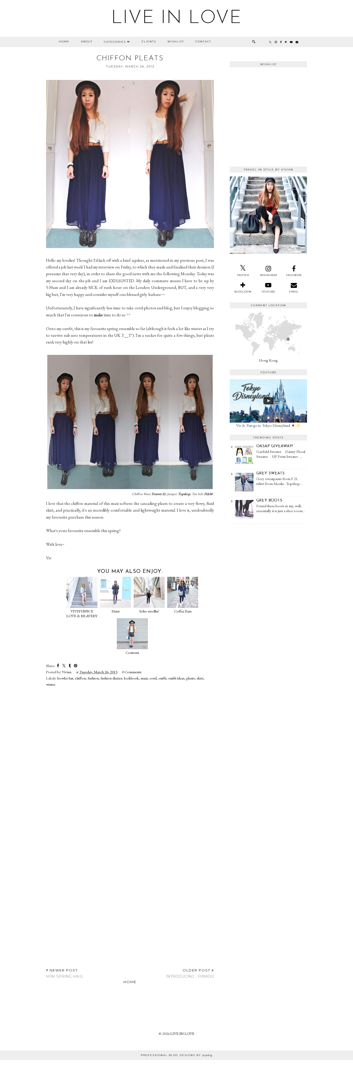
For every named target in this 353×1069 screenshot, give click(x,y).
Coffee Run (182, 611)
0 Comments (132, 671)
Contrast (132, 652)
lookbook (131, 678)
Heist (116, 611)
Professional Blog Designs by (176, 1055)
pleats (190, 678)
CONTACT (203, 41)
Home (130, 982)
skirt (200, 678)
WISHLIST (175, 41)
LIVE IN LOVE (176, 18)
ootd (153, 678)
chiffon (80, 678)
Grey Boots (269, 501)
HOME (64, 41)
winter (51, 684)
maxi (144, 678)
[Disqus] (130, 757)
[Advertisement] (268, 556)
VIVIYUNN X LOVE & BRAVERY (81, 613)
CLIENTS (149, 41)
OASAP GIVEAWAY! (274, 446)
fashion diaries (111, 678)
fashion (93, 678)
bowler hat (65, 678)
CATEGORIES (115, 41)
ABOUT (87, 41)
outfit (162, 678)
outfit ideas (176, 678)
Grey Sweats (270, 473)
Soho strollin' (149, 611)
